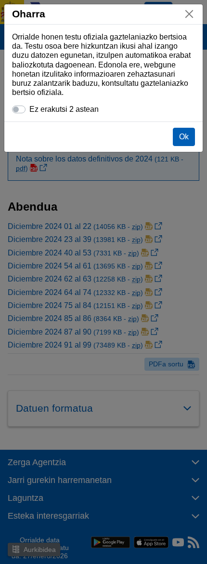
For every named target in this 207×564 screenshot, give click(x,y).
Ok (184, 137)
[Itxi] (189, 13)
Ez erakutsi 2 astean (64, 109)
